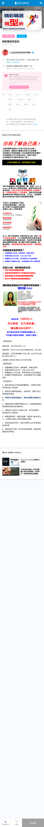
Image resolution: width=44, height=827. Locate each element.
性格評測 (20, 99)
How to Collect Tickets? (19, 87)
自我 (17, 95)
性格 (33, 104)
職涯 (17, 104)
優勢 (29, 99)
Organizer (5, 824)
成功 (36, 95)
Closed (33, 823)
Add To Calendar (12, 62)
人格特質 (27, 95)
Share (38, 8)
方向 (9, 109)
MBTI (10, 99)
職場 (25, 104)
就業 (9, 95)
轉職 (9, 104)
